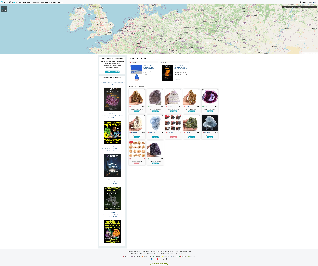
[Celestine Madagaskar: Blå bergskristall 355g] (155, 123)
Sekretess (143, 251)
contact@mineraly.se (170, 253)
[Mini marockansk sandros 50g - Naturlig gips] (137, 149)
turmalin (170, 132)
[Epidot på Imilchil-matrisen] (191, 123)
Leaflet (303, 53)
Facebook (143, 253)
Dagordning (133, 55)
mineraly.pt (184, 256)
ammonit (134, 132)
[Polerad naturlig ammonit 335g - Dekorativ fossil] (137, 123)
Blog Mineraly (135, 253)
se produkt (137, 111)
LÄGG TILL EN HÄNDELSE (112, 72)
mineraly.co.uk (136, 256)
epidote (187, 132)
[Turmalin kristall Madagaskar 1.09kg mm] (173, 123)
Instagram (150, 253)
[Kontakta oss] (61, 2)
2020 (139, 55)
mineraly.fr (127, 256)
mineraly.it (157, 256)
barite (133, 106)
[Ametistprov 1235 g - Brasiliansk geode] (155, 97)
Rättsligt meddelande (135, 251)
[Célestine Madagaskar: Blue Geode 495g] (210, 123)
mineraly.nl (175, 256)
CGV (128, 251)
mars (142, 55)
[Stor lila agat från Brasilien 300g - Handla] (210, 97)
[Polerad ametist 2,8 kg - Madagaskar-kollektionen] (173, 97)
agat (205, 106)
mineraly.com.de (147, 256)
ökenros (133, 159)
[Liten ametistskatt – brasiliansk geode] (155, 149)
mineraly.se (192, 256)
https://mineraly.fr (182, 253)
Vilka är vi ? (149, 251)
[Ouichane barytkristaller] (137, 97)
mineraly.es (166, 256)
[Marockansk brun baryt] (191, 97)
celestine (152, 132)
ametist (151, 106)
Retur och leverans (157, 251)
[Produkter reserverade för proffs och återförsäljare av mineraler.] (180, 132)
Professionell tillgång (168, 251)
